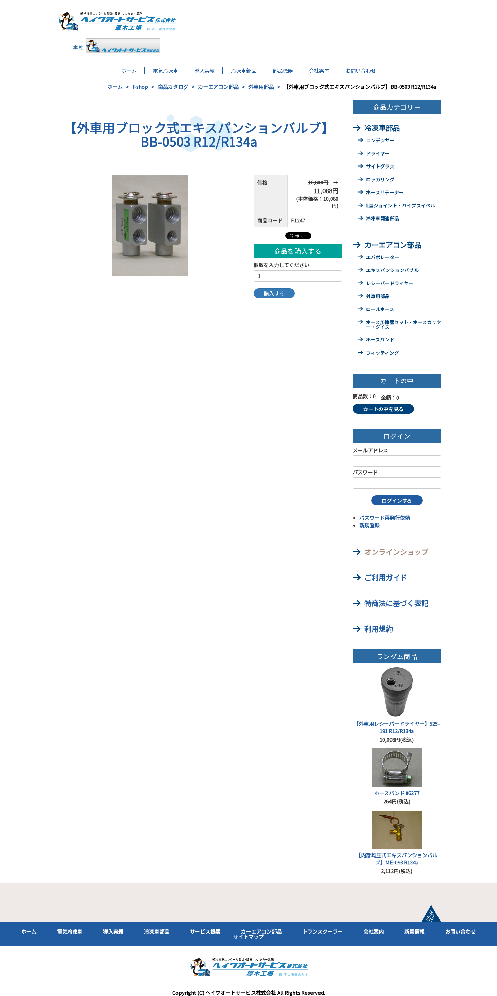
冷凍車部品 (243, 70)
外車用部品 (261, 86)
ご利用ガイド (385, 577)
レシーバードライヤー (389, 283)
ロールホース (380, 309)
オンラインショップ (396, 551)
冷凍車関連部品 (382, 219)
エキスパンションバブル (392, 270)
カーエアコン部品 (218, 86)
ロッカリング (380, 180)
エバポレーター (382, 257)
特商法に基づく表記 (396, 603)
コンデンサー (380, 141)
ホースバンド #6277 (396, 792)
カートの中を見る (383, 408)
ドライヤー (378, 154)
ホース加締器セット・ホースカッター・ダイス (403, 325)
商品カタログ (173, 86)
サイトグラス (380, 167)
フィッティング (382, 353)
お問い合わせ (361, 70)
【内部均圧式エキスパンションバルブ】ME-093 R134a (396, 858)
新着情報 (414, 931)
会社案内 (319, 70)
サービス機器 (205, 931)
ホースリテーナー (385, 193)
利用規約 (378, 628)
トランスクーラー (322, 931)
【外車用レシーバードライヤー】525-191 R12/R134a (397, 727)
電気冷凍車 (165, 70)
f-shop (140, 86)
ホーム (129, 70)
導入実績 (204, 70)
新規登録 (369, 525)
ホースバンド (380, 340)
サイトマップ (248, 936)
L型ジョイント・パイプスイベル (400, 206)
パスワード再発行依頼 (384, 517)
